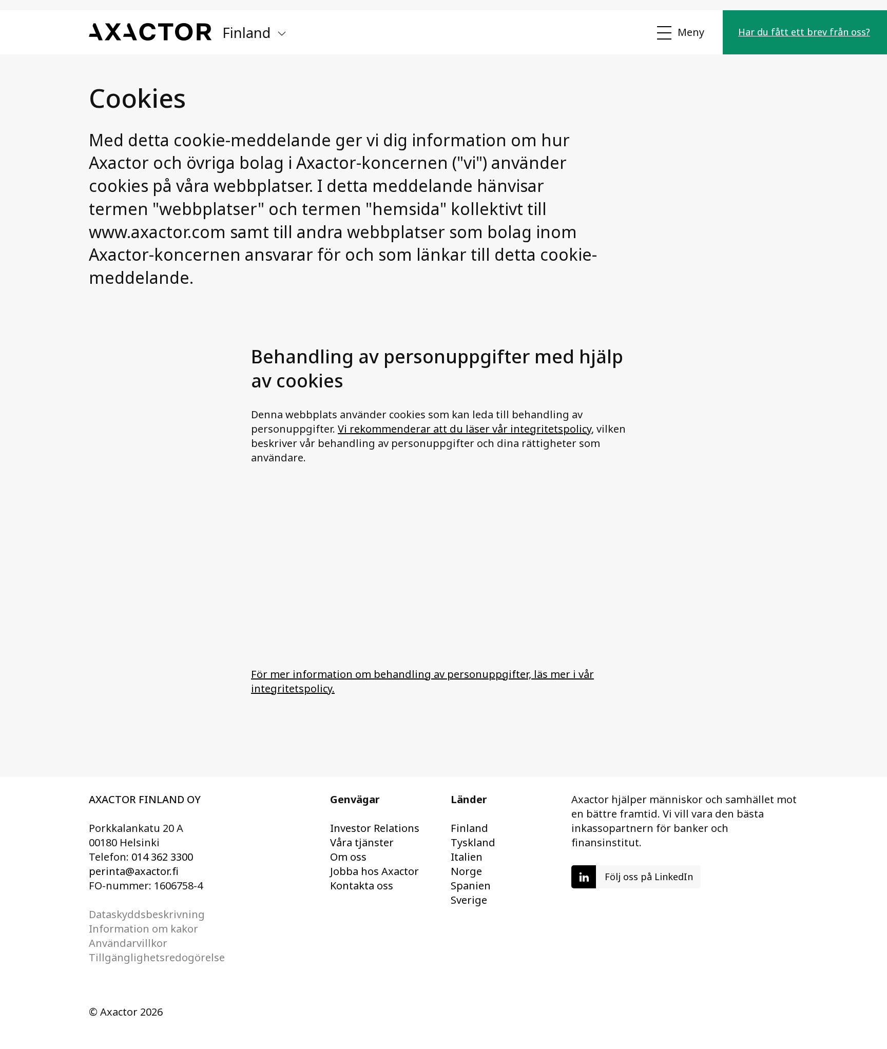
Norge (466, 871)
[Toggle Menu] (679, 33)
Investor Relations (374, 828)
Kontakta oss (361, 885)
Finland (469, 828)
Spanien (471, 885)
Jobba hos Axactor (374, 871)
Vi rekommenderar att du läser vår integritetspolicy (464, 429)
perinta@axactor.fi (134, 871)
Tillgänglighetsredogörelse (157, 957)
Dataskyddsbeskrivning (147, 914)
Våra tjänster (362, 842)
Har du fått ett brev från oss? (804, 32)
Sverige (469, 900)
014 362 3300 (162, 857)
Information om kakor (143, 929)
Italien (467, 857)
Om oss (348, 857)
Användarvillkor (128, 943)
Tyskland (473, 842)
